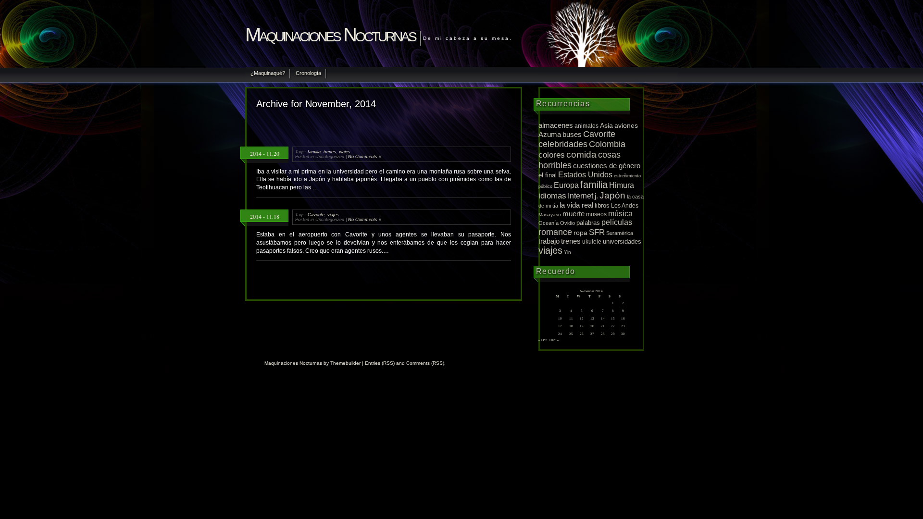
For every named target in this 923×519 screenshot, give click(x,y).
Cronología (308, 73)
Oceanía (548, 223)
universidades (622, 241)
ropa (580, 232)
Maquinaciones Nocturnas (330, 34)
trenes (330, 151)
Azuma (549, 134)
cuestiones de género (606, 166)
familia (314, 151)
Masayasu (549, 214)
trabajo (549, 241)
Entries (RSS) (380, 363)
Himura (621, 185)
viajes (344, 151)
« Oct (542, 340)
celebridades (562, 144)
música (620, 214)
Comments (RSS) (425, 363)
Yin (567, 252)
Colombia (607, 144)
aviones (626, 125)
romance (555, 232)
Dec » (554, 340)
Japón (612, 195)
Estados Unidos (585, 175)
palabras (588, 222)
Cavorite (316, 214)
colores (551, 155)
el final (547, 175)
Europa (566, 185)
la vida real (576, 205)
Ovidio (567, 223)
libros (602, 205)
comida (581, 154)
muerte (573, 214)
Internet (580, 195)
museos (596, 214)
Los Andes (624, 205)
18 (571, 326)
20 (592, 326)
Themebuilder (345, 363)
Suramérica (619, 233)
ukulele (591, 241)
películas (616, 222)
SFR (597, 232)
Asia (606, 125)
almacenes (555, 125)
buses (572, 134)
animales (586, 126)
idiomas (552, 195)
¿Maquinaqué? (267, 73)
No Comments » (364, 156)
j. (596, 196)
